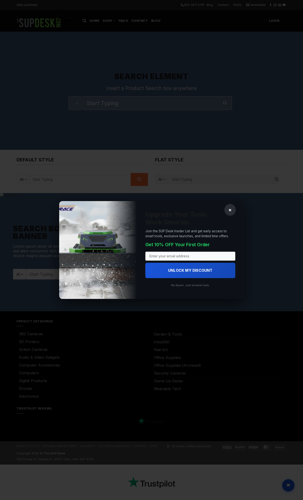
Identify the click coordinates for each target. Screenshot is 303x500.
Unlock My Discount (190, 270)
